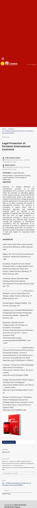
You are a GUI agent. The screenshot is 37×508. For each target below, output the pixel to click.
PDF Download (9, 442)
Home (4, 129)
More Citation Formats (10, 473)
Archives (11, 129)
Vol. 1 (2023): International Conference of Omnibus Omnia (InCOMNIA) (17, 132)
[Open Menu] (3, 59)
